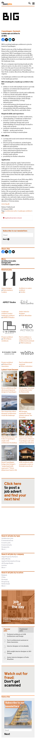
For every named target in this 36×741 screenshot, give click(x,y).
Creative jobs (5, 543)
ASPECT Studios (8, 317)
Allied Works (5, 559)
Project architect (7, 337)
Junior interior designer (24, 312)
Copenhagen (6, 31)
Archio (23, 292)
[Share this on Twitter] (6, 40)
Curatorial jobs (6, 545)
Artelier (4, 565)
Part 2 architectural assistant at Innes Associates (17, 641)
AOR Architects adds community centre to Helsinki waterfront (26, 464)
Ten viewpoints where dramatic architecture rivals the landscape (8, 413)
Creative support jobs (10, 264)
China (3, 577)
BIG (5, 36)
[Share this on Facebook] (3, 40)
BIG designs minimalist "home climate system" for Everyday (25, 414)
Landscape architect (25, 211)
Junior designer (6, 288)
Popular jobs (7, 630)
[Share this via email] (13, 40)
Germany (4, 579)
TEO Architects (26, 343)
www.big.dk (5, 204)
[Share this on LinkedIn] (10, 40)
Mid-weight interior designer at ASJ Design (19, 652)
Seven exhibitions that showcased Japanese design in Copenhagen (9, 390)
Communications (7, 540)
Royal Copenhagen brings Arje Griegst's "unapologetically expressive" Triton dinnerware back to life (9, 466)
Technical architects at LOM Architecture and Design (16, 635)
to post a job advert (15, 491)
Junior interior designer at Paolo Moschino (18, 658)
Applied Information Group (10, 561)
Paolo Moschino (26, 315)
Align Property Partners (9, 557)
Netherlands (5, 584)
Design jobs (6, 263)
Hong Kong (5, 582)
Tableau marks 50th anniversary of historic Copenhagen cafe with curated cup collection (26, 440)
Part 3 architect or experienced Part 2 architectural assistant (26, 339)
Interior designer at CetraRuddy (18, 646)
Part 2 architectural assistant (25, 363)
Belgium (4, 575)
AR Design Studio (7, 563)
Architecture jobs (11, 211)
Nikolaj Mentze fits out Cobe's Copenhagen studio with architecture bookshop (9, 440)
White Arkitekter (26, 366)
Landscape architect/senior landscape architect (7, 313)
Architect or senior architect (25, 289)
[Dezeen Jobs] (6, 5)
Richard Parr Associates (6, 365)
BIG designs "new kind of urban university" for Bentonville (26, 390)
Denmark (16, 31)
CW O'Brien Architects (6, 340)
